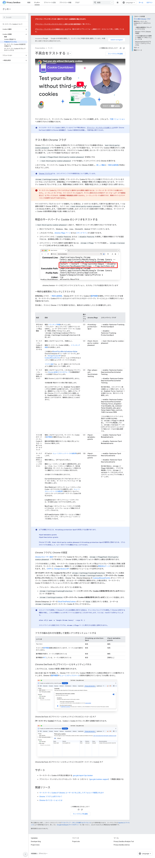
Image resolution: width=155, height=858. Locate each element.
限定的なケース (104, 566)
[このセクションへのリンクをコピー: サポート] (47, 770)
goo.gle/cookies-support (99, 779)
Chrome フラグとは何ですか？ (50, 797)
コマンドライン (82, 233)
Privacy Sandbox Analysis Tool (124, 841)
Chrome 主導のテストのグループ (59, 372)
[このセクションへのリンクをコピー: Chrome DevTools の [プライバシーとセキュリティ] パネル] (93, 664)
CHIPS (49, 569)
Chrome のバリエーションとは (50, 800)
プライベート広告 (50, 2)
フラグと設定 (49, 364)
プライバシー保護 (65, 2)
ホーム (141, 2)
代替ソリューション (117, 119)
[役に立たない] (123, 48)
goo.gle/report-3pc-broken (83, 775)
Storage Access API (54, 356)
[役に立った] (120, 48)
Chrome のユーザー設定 (44, 557)
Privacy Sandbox (40, 48)
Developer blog (36, 841)
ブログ (77, 2)
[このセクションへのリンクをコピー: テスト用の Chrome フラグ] (68, 140)
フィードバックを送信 (115, 54)
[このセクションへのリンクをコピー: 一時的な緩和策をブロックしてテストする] (77, 292)
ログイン (149, 2)
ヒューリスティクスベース (70, 676)
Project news (35, 845)
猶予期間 (94, 296)
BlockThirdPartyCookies (67, 602)
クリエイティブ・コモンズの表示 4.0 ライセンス (76, 822)
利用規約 (34, 853)
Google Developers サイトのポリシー (68, 825)
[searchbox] (14, 17)
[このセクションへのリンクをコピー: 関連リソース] (52, 787)
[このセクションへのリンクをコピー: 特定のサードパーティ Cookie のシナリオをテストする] (100, 219)
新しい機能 (100, 165)
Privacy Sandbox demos (122, 845)
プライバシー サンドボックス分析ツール (100, 127)
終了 (44, 657)
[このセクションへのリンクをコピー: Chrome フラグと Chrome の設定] (69, 553)
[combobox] (103, 2)
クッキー (37, 2)
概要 (28, 2)
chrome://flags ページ (63, 233)
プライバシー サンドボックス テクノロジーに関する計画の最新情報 (57, 24)
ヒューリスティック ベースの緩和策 (64, 453)
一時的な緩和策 (112, 165)
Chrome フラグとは (45, 173)
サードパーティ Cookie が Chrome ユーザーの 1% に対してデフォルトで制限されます (71, 793)
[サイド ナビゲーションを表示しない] (25, 854)
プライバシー (43, 853)
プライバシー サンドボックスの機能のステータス (51, 29)
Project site (76, 841)
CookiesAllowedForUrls (52, 358)
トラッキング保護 (54, 324)
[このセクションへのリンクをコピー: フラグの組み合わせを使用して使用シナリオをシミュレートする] (98, 633)
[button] (12, 29)
